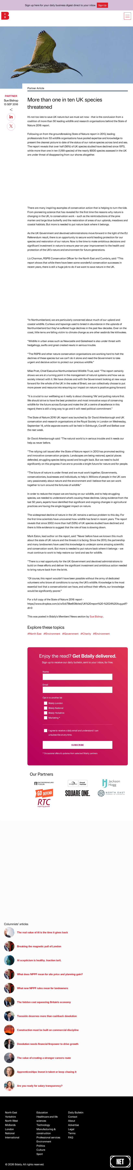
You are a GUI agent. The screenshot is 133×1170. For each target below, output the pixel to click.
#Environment (51, 633)
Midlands (10, 1125)
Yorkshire (10, 1116)
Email (45, 684)
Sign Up (102, 5)
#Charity (85, 633)
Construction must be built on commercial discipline (48, 1030)
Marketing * (54, 717)
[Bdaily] (5, 15)
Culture (40, 1149)
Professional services (48, 1137)
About (71, 1120)
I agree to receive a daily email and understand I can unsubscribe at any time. (73, 732)
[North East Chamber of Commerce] (111, 793)
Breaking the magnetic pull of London (39, 946)
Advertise (73, 1125)
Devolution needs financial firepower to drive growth (47, 1044)
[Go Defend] (44, 793)
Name (46, 671)
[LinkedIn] (11, 116)
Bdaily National (55, 707)
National (10, 1133)
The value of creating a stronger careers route (44, 1057)
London (9, 1129)
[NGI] (77, 783)
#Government (70, 633)
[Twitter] (11, 126)
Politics (40, 1145)
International (12, 1137)
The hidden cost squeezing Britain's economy (44, 1002)
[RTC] (44, 802)
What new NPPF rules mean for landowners (42, 988)
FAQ (70, 1137)
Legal (71, 1129)
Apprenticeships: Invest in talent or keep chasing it (46, 1071)
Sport (39, 1154)
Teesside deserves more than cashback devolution (47, 1016)
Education (42, 1112)
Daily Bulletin (75, 1112)
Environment (43, 1141)
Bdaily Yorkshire (56, 712)
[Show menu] (127, 16)
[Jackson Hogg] (111, 783)
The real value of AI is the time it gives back (43, 932)
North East (11, 1112)
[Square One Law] (77, 793)
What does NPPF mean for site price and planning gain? (50, 974)
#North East (34, 633)
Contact (72, 1116)
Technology (43, 1125)
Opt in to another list (52, 697)
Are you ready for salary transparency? (39, 1085)
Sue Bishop (11, 100)
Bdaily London (55, 703)
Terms (71, 1133)
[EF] (44, 783)
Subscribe (77, 744)
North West (11, 1120)
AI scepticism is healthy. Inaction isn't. (39, 960)
